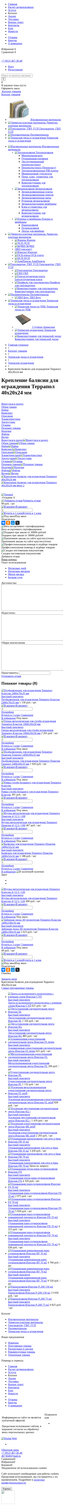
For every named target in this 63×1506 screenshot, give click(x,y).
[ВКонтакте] (3, 523)
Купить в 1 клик (32, 513)
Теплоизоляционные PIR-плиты (40, 170)
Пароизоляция (30, 225)
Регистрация (15, 69)
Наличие (6, 467)
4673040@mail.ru (11, 1455)
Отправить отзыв (11, 676)
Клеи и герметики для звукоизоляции (34, 208)
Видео (5, 473)
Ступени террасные (43, 327)
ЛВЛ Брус (35, 297)
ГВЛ (25, 273)
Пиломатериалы (39, 134)
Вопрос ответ (16, 22)
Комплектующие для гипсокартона (35, 291)
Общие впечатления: (13, 642)
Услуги (12, 10)
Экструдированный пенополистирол (33, 163)
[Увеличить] (31, 479)
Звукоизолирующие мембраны (39, 203)
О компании (15, 43)
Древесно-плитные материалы (25, 1322)
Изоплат (32, 252)
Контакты (13, 25)
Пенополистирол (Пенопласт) (39, 167)
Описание (7, 452)
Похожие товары (11, 464)
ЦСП (27, 258)
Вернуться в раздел (12, 440)
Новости (13, 31)
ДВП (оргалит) (23, 249)
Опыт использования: (13, 562)
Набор (5, 446)
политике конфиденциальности (23, 1481)
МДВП (30, 246)
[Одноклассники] (8, 523)
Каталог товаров (11, 91)
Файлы (5, 470)
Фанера (31, 240)
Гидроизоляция (30, 228)
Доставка (13, 19)
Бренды (12, 40)
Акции (12, 16)
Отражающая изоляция (35, 158)
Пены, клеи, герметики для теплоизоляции (37, 178)
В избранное (8, 718)
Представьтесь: (9, 672)
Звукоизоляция (43, 188)
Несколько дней (17, 568)
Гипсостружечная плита (28, 279)
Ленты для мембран (33, 231)
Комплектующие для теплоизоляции (33, 184)
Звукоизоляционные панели (38, 194)
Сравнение (27, 715)
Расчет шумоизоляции (21, 7)
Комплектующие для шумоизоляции (33, 214)
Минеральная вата (32, 155)
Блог (10, 28)
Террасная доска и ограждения (25, 1331)
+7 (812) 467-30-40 (11, 60)
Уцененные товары (19, 1354)
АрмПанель (38, 261)
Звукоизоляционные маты (36, 197)
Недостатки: (8, 612)
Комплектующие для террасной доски (36, 339)
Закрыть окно (9, 978)
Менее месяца (16, 574)
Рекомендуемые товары (21, 1351)
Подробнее (7, 712)
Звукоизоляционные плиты (37, 191)
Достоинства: (9, 583)
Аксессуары (8, 458)
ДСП (27, 243)
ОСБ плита (37, 255)
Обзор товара (9, 443)
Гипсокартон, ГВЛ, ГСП (22, 1325)
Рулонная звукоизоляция (36, 200)
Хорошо (7, 1489)
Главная (12, 4)
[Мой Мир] (13, 523)
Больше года (15, 577)
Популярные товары (19, 1345)
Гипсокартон (40, 270)
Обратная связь (10, 1449)
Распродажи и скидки (20, 1348)
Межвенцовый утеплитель (37, 173)
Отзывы (12, 37)
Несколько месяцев (19, 571)
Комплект (7, 449)
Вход (11, 66)
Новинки (13, 1342)
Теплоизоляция (44, 152)
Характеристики (10, 455)
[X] (17, 523)
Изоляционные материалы (46, 119)
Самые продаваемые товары (17, 988)
